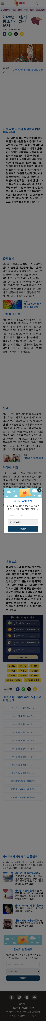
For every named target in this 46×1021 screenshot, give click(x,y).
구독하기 (23, 529)
